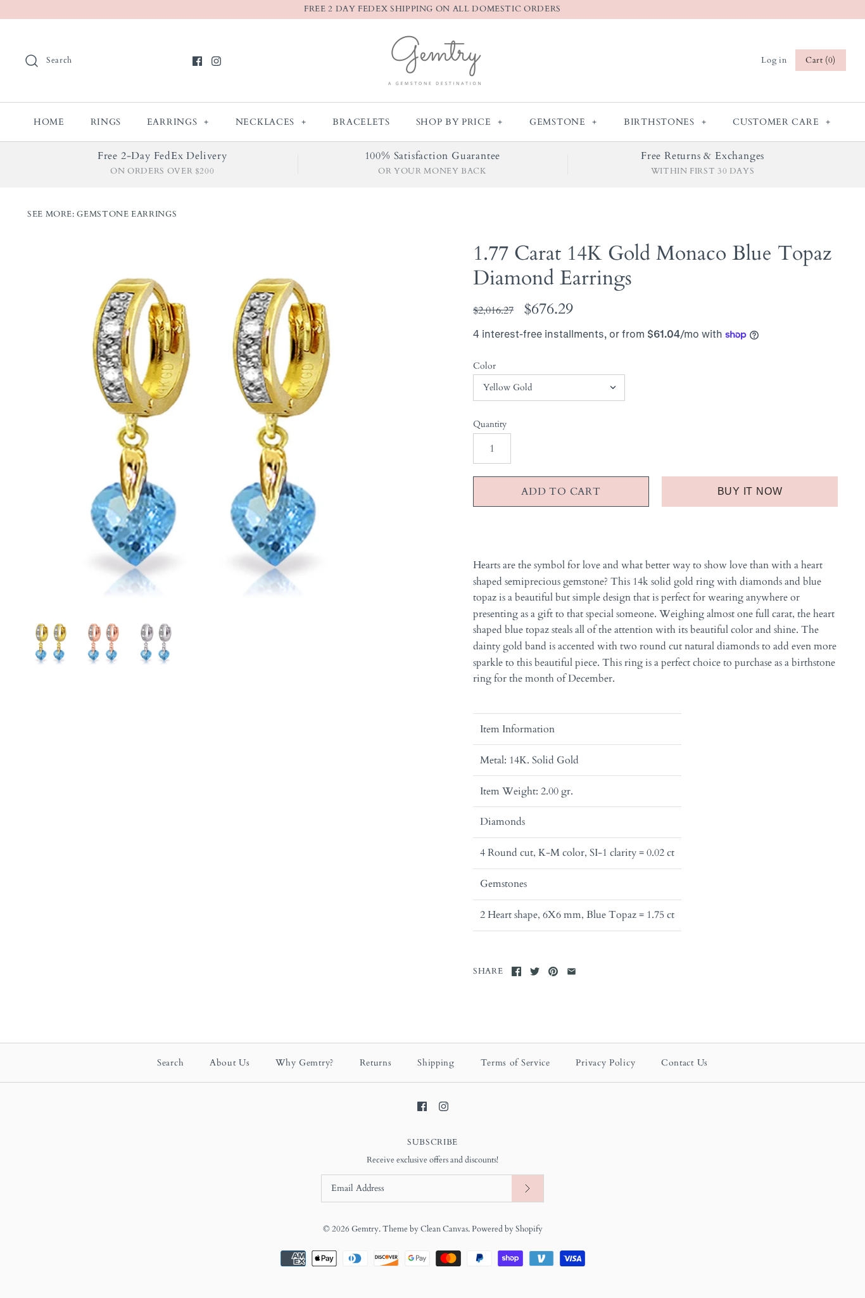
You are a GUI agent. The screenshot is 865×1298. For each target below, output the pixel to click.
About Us (230, 1063)
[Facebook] (197, 61)
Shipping (436, 1063)
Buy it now (750, 491)
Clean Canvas (444, 1229)
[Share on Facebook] (516, 971)
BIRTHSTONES (665, 122)
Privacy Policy (605, 1063)
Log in (773, 60)
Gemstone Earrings (127, 214)
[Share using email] (571, 971)
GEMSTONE (563, 122)
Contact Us (684, 1063)
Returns (376, 1063)
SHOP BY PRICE (459, 122)
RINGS (106, 122)
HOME (49, 122)
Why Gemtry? (304, 1063)
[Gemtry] (432, 39)
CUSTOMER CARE (782, 122)
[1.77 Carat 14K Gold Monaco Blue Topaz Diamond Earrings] (209, 423)
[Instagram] (216, 61)
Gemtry (365, 1229)
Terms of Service (515, 1063)
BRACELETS (360, 122)
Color (484, 366)
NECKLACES (271, 122)
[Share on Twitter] (535, 971)
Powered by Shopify (507, 1229)
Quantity (490, 424)
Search (170, 1063)
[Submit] (527, 1188)
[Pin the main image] (553, 971)
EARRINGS (178, 122)
